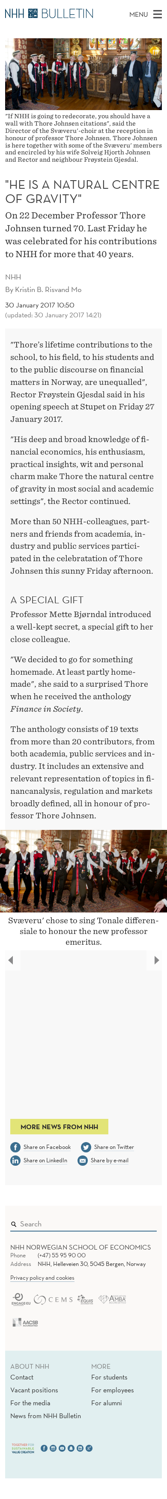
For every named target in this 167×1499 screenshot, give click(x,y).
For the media (30, 1402)
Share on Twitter (114, 1147)
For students (109, 1377)
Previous (13, 962)
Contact (21, 1377)
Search (138, 1221)
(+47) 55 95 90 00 (62, 1255)
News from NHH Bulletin (45, 1415)
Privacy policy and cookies (42, 1277)
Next (159, 962)
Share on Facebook (47, 1147)
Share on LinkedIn (45, 1160)
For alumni (106, 1402)
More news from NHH (59, 1126)
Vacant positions (34, 1389)
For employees (112, 1389)
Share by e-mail (109, 1160)
